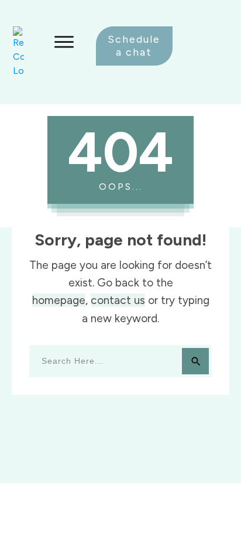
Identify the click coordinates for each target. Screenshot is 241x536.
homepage (58, 300)
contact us (118, 300)
